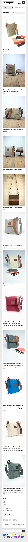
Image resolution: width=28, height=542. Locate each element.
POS (8, 526)
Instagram (10, 520)
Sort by (13, 12)
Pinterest (12, 520)
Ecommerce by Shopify (16, 526)
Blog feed (15, 520)
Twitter (4, 520)
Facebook (7, 520)
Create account (17, 7)
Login (23, 7)
